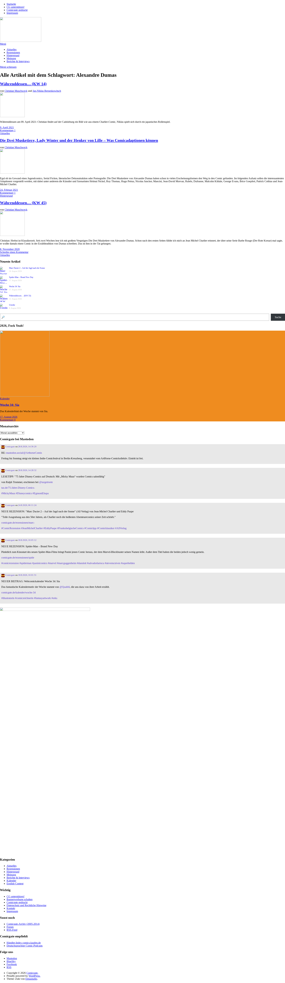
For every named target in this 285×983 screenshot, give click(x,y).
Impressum (12, 13)
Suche (278, 317)
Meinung (11, 58)
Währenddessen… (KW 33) (20, 296)
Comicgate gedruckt (17, 10)
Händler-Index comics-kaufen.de (24, 942)
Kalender (5, 398)
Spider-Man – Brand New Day (21, 277)
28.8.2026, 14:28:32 (27, 470)
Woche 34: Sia (14, 286)
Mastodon (12, 958)
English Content (15, 883)
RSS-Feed (12, 929)
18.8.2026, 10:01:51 (27, 575)
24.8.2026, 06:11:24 (27, 505)
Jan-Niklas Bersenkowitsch (47, 90)
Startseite (11, 4)
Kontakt (11, 908)
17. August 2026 (8, 416)
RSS (9, 967)
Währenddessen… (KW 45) (23, 203)
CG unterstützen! (15, 7)
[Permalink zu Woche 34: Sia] (24, 395)
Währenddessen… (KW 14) (23, 84)
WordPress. (34, 975)
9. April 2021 (7, 127)
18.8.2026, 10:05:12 (27, 540)
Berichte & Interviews (18, 61)
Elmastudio (31, 978)
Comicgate (10, 446)
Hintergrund (13, 55)
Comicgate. (32, 972)
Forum (10, 927)
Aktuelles (11, 49)
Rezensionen (13, 52)
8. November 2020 (10, 249)
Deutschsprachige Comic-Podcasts (25, 945)
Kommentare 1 (8, 130)
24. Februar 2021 (9, 189)
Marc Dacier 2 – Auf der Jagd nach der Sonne (27, 268)
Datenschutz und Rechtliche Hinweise (26, 905)
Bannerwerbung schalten (19, 899)
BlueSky (11, 961)
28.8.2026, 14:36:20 (27, 446)
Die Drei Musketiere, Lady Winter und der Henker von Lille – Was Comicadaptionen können (79, 140)
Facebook (12, 964)
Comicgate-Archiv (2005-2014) (23, 924)
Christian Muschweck (16, 90)
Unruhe (12, 305)
